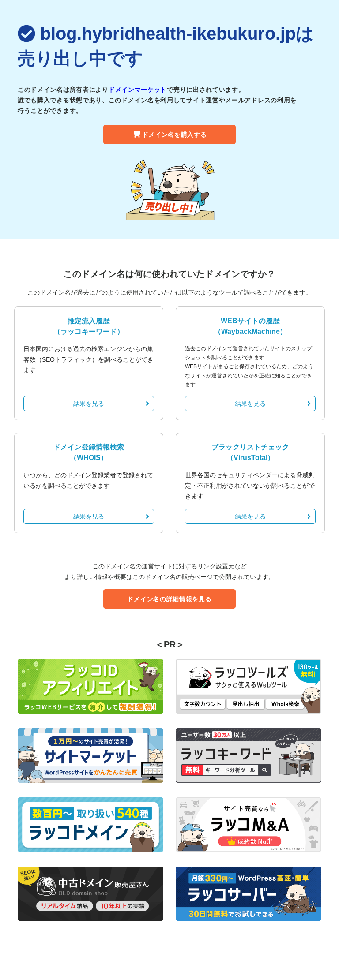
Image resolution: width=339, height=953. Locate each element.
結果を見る (88, 403)
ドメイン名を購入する (174, 134)
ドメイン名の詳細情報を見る (169, 598)
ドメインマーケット (138, 89)
